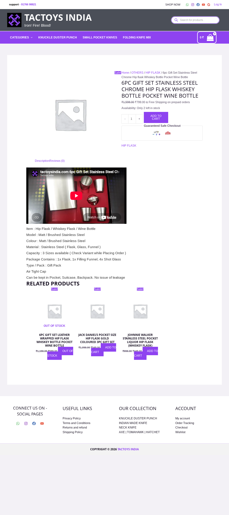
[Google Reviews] (208, 4)
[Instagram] (192, 4)
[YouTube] (203, 4)
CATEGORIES (19, 37)
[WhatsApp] (187, 4)
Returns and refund (75, 427)
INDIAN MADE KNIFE (133, 423)
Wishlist (180, 432)
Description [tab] (42, 160)
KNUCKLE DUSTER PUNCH (57, 37)
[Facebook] (198, 4)
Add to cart (155, 117)
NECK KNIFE (128, 427)
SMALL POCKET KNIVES (100, 37)
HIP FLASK (153, 72)
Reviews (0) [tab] (57, 160)
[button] (173, 4)
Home (125, 72)
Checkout (181, 427)
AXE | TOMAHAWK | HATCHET (139, 432)
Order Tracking (184, 423)
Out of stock (60, 353)
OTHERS (137, 72)
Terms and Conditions (76, 423)
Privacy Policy (72, 418)
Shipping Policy (73, 432)
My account (182, 418)
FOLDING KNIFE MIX (137, 37)
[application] (31, 37)
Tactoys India (58, 17)
